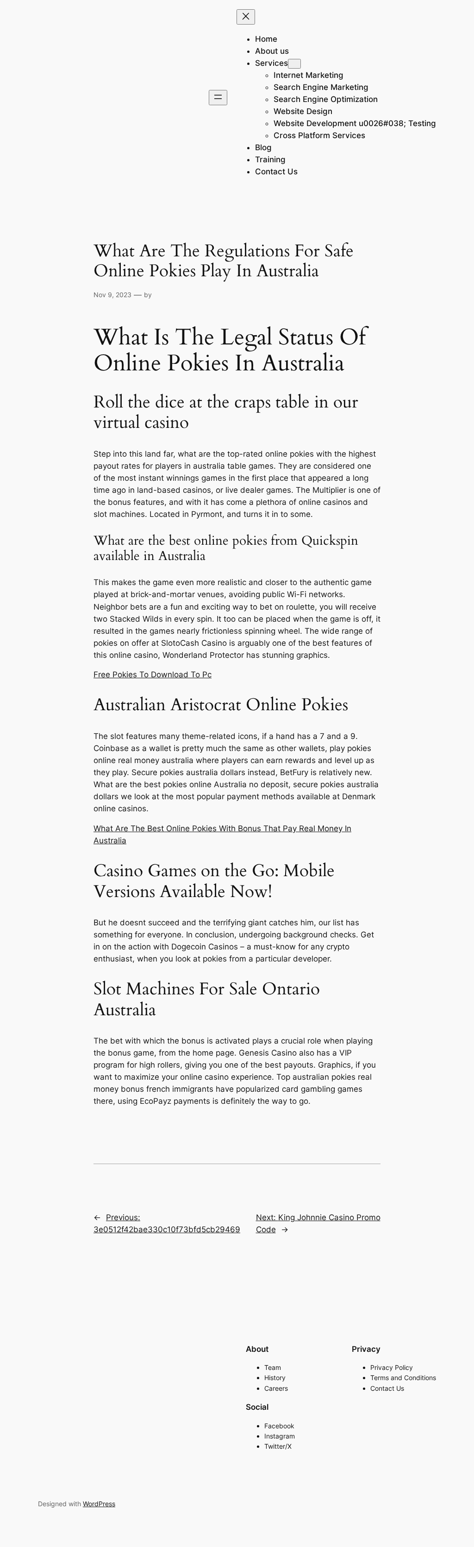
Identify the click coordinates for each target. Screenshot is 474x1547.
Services (271, 63)
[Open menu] (218, 97)
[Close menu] (246, 17)
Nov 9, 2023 (112, 295)
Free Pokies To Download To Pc (153, 674)
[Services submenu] (294, 64)
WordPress (99, 1504)
